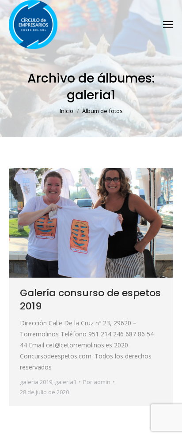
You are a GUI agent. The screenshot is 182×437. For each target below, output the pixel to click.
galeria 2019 (36, 382)
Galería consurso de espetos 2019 (90, 299)
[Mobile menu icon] (168, 24)
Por (96, 382)
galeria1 (65, 382)
